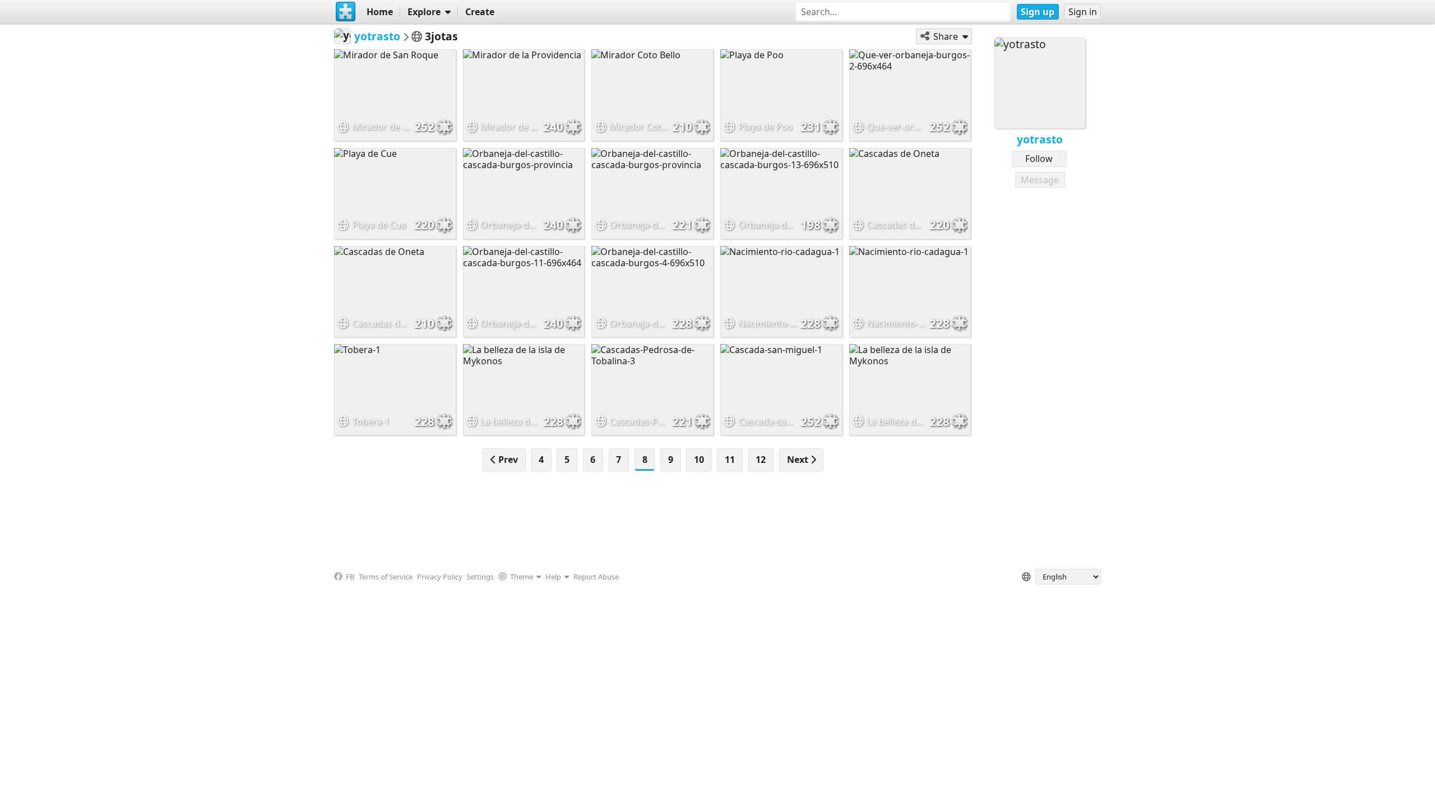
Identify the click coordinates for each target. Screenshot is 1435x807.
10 (699, 459)
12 (761, 459)
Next (799, 459)
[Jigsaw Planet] (346, 12)
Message (1040, 180)
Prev (507, 459)
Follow (1039, 158)
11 (730, 459)
